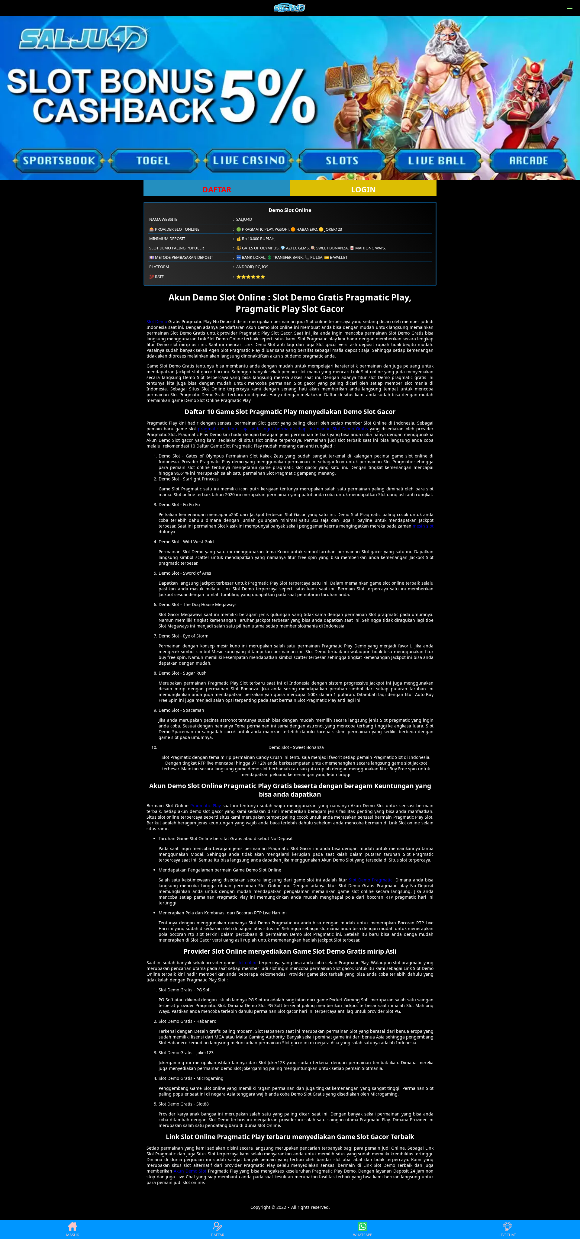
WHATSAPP (362, 1234)
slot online (247, 962)
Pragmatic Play (205, 805)
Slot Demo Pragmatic (370, 880)
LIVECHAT (507, 1234)
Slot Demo (157, 321)
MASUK (72, 1234)
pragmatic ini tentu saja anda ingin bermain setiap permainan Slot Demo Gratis (283, 429)
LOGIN (363, 189)
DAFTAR (216, 189)
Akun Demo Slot (190, 1171)
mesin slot (423, 526)
